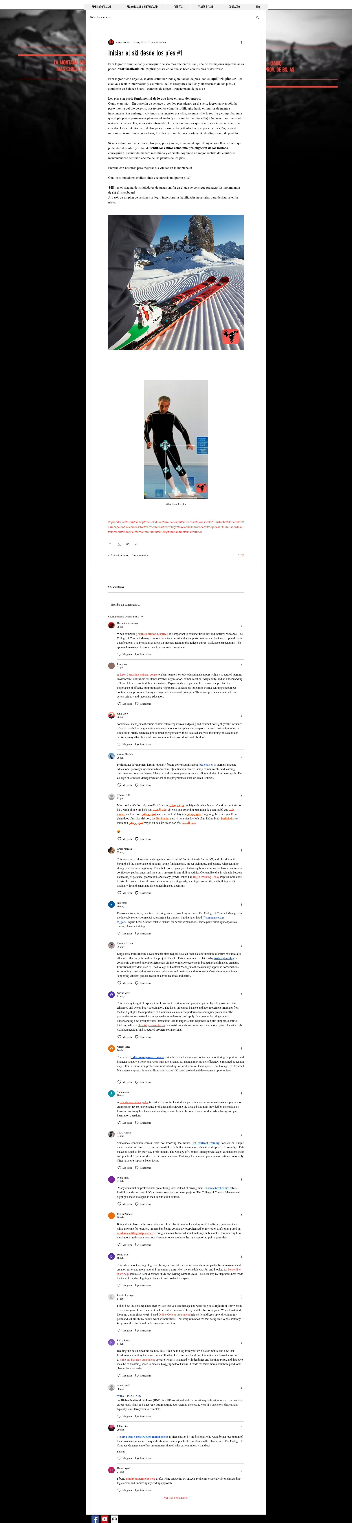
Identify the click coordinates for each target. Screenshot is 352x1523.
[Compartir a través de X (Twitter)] (119, 544)
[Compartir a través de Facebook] (110, 544)
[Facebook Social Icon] (95, 1519)
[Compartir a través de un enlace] (137, 544)
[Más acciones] (241, 42)
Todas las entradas (100, 17)
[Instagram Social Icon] (114, 1519)
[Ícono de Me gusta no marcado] (119, 654)
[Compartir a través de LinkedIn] (128, 544)
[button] (257, 17)
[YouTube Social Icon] (104, 1519)
